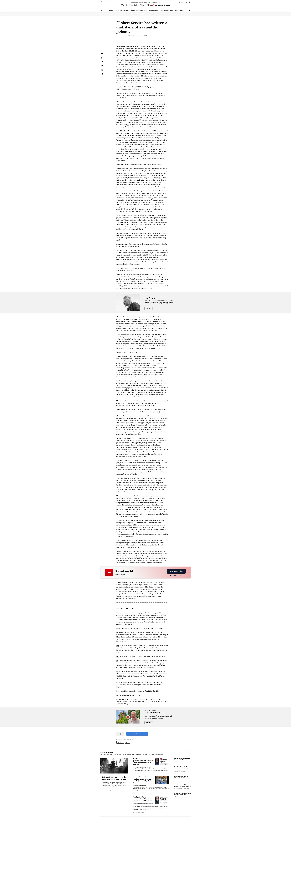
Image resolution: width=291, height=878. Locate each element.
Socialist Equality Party (138, 13)
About (185, 2)
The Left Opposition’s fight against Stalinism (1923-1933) (134, 754)
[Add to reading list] (102, 74)
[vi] (153, 281)
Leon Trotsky (120, 742)
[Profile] (189, 2)
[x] (152, 489)
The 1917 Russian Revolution (106, 754)
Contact (181, 2)
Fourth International (125, 13)
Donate (169, 13)
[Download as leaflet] (102, 70)
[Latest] (105, 11)
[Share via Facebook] (102, 50)
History (127, 742)
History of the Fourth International (156, 754)
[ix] (138, 487)
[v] (136, 277)
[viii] (145, 427)
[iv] (163, 158)
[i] (120, 60)
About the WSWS (155, 13)
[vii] (158, 412)
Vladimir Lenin (117, 754)
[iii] (128, 125)
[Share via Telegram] (102, 62)
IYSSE (148, 13)
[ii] (140, 120)
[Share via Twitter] (102, 54)
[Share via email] (102, 66)
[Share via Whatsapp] (102, 58)
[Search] (189, 11)
